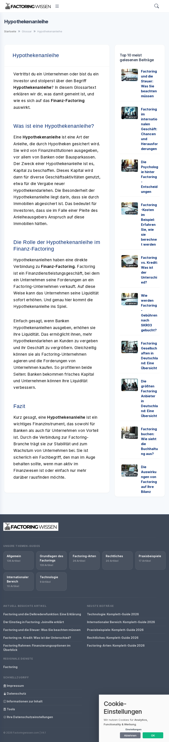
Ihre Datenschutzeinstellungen (29, 717)
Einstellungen (133, 729)
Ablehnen (130, 735)
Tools (10, 709)
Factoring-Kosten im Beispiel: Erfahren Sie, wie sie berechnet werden (149, 224)
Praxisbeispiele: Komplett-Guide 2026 (115, 630)
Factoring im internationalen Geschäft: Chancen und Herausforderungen (149, 129)
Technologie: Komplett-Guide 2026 (113, 614)
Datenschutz (16, 693)
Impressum (15, 685)
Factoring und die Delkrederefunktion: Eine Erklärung (42, 614)
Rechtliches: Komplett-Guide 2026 (112, 637)
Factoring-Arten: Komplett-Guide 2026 (116, 645)
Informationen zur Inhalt (24, 701)
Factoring (10, 667)
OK (153, 735)
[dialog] (134, 718)
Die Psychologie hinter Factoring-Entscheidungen (149, 177)
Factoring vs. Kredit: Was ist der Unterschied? (37, 637)
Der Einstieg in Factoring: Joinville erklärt (33, 622)
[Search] (157, 6)
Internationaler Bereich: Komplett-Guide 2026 (121, 622)
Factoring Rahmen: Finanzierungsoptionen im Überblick (36, 648)
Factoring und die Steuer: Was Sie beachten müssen (42, 630)
